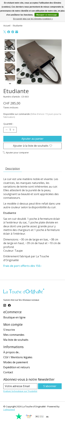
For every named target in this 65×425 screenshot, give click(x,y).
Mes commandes (13, 335)
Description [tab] (12, 168)
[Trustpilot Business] (19, 418)
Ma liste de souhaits (15, 340)
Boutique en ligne (14, 317)
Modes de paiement (15, 362)
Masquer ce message (46, 15)
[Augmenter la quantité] (13, 130)
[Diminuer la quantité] (6, 130)
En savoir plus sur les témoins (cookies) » (33, 19)
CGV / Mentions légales (17, 357)
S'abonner (49, 386)
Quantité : (8, 123)
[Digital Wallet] (40, 416)
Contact (8, 372)
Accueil (6, 25)
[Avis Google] (29, 418)
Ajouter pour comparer (17, 152)
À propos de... (11, 352)
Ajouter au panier (33, 138)
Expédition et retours (16, 367)
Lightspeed (9, 409)
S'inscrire (9, 330)
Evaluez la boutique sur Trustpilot (20, 391)
